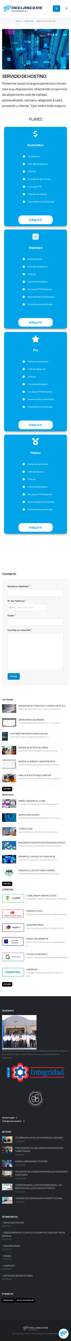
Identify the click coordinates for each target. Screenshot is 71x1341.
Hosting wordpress (46, 542)
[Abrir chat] (64, 1334)
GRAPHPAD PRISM (34, 924)
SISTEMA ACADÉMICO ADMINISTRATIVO (36, 761)
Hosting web (28, 542)
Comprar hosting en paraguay (41, 553)
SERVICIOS (28, 21)
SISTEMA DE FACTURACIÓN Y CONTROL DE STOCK (41, 705)
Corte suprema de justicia (51, 557)
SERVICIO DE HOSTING (28, 814)
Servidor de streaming (25, 557)
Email (11, 615)
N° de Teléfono (16, 600)
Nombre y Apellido (18, 586)
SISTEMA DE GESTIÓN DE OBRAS (33, 747)
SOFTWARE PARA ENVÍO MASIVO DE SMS (29, 733)
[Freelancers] (22, 8)
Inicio (18, 21)
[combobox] (12, 607)
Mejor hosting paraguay (42, 549)
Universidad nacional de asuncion (25, 561)
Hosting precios (20, 546)
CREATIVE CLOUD (34, 910)
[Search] (66, 8)
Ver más (7, 789)
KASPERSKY (31, 969)
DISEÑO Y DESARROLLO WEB (31, 800)
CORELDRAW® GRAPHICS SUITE (41, 895)
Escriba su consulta (19, 630)
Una (4, 561)
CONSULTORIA (25, 828)
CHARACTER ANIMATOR (37, 938)
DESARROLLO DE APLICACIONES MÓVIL (36, 856)
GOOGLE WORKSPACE (37, 954)
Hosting (6, 549)
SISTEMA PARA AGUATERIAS (31, 719)
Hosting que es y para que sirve (46, 546)
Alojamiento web (20, 549)
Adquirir (35, 219)
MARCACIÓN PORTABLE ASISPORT (34, 775)
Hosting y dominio (11, 542)
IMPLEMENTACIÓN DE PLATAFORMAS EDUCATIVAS (41, 842)
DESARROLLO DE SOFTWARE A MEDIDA (36, 870)
